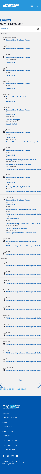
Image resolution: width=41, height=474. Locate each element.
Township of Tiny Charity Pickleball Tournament (21, 160)
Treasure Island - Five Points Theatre (18, 40)
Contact (6, 436)
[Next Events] (38, 385)
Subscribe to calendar (13, 389)
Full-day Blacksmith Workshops (16, 228)
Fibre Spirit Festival (12, 219)
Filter (4, 29)
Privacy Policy (9, 450)
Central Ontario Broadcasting (15, 462)
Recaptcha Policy (10, 441)
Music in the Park (11, 124)
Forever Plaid (10, 62)
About (5, 422)
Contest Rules (8, 431)
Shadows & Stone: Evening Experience (18, 164)
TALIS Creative (13, 464)
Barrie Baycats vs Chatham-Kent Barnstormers (21, 233)
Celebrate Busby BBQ (13, 119)
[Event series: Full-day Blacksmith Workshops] (18, 225)
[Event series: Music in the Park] (17, 121)
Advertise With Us (10, 418)
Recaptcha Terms (10, 445)
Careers (6, 413)
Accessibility (8, 427)
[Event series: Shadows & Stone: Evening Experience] (17, 161)
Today (20, 380)
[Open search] (36, 5)
